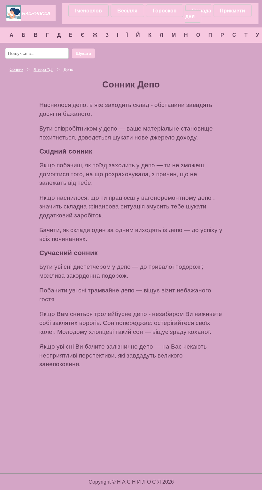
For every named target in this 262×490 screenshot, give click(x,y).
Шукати (83, 53)
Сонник (16, 69)
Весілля (127, 10)
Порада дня (198, 13)
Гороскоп (165, 10)
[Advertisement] (51, 392)
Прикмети (232, 10)
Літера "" (43, 69)
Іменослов (88, 10)
